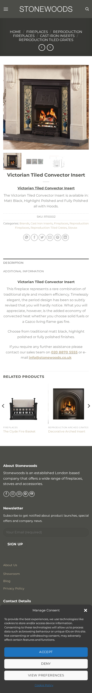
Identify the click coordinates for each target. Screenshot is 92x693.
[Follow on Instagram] (13, 494)
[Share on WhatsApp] (26, 237)
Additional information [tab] (23, 271)
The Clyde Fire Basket (19, 431)
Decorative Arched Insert (66, 431)
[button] (85, 610)
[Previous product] (50, 47)
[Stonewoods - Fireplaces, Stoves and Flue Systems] (46, 9)
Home (15, 32)
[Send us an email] (19, 494)
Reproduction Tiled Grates (46, 40)
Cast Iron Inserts (57, 36)
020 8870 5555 (64, 352)
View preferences (46, 675)
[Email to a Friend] (49, 237)
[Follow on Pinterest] (25, 494)
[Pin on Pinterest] (57, 237)
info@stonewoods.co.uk (50, 358)
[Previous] (10, 107)
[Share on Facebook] (34, 237)
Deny (46, 664)
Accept (46, 652)
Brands (24, 223)
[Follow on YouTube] (32, 494)
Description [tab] (13, 262)
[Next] (82, 107)
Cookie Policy (44, 685)
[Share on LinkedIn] (65, 237)
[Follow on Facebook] (6, 494)
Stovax (72, 227)
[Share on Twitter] (42, 237)
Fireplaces (37, 32)
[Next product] (42, 47)
